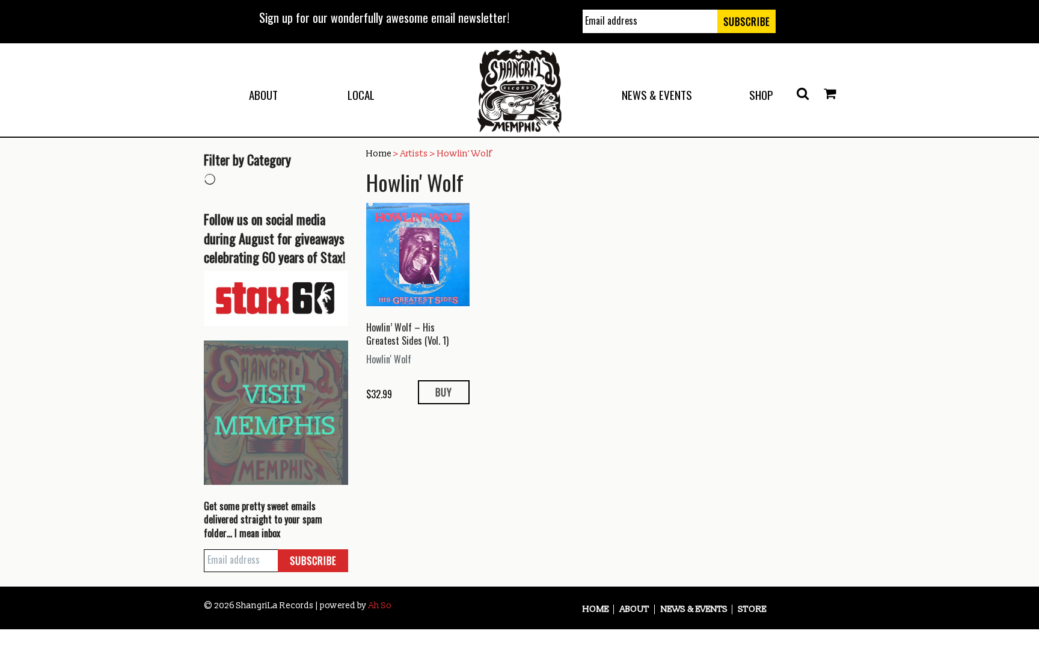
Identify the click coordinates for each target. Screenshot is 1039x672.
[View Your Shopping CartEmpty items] (830, 94)
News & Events (657, 94)
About (263, 94)
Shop (761, 94)
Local (361, 94)
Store (752, 609)
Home (378, 153)
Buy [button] (443, 392)
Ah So (380, 605)
